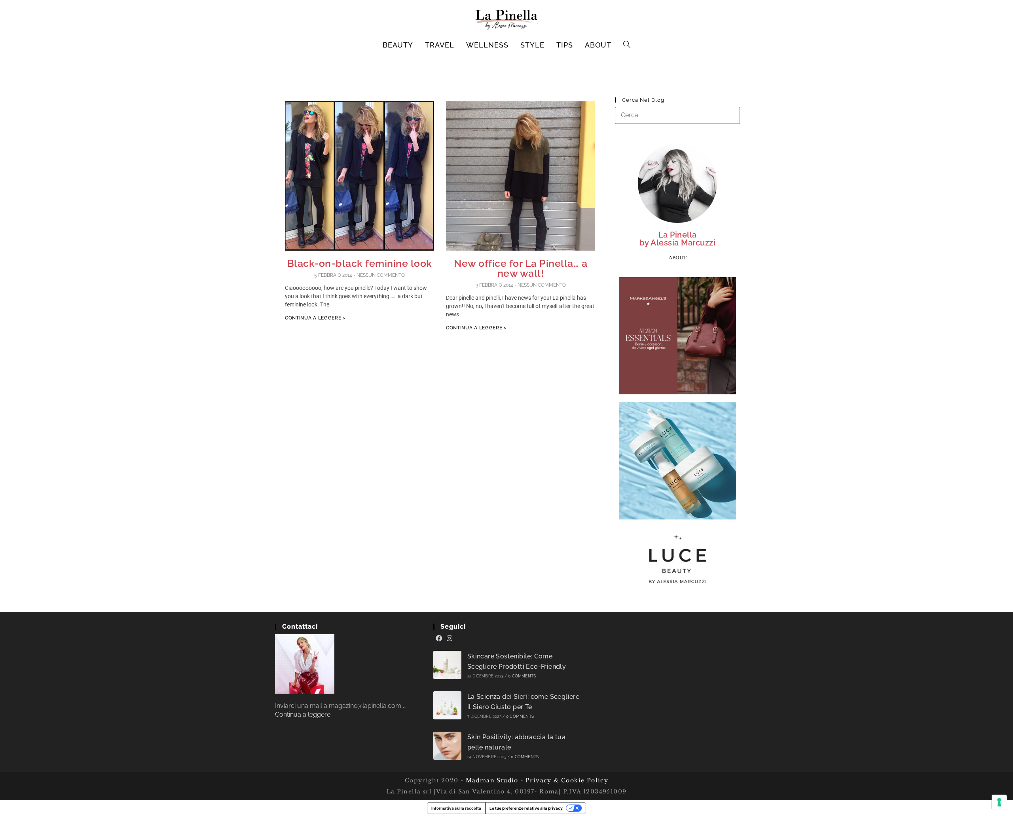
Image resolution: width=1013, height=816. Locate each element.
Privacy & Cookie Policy (566, 780)
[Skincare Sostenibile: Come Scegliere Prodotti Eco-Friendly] (447, 665)
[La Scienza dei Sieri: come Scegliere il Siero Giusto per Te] (447, 705)
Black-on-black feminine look (359, 263)
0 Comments (522, 676)
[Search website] (627, 45)
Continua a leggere (302, 714)
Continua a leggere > (315, 318)
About (678, 258)
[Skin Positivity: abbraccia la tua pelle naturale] (447, 746)
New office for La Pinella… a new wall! (520, 268)
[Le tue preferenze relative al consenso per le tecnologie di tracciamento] (999, 802)
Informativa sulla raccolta (456, 808)
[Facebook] (439, 638)
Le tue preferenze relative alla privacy (526, 808)
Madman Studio (490, 780)
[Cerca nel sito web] (677, 115)
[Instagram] (449, 638)
